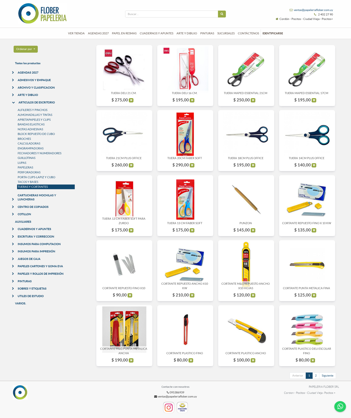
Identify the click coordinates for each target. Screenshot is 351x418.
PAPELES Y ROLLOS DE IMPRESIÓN (41, 273)
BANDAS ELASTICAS (31, 124)
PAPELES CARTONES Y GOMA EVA (40, 266)
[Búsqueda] (222, 14)
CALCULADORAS (29, 143)
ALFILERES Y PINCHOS (32, 110)
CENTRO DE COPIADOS (33, 206)
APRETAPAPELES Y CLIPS (34, 119)
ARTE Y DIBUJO (28, 95)
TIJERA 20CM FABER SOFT (184, 158)
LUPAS (22, 162)
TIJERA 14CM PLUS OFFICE (306, 158)
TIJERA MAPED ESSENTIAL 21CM (245, 93)
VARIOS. (20, 303)
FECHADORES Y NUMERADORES (39, 153)
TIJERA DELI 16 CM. (184, 93)
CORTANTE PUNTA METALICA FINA (306, 288)
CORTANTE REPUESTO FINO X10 (123, 288)
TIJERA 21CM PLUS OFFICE (124, 158)
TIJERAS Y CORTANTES (33, 186)
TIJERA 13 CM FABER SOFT (184, 223)
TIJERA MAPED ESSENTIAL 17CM (306, 93)
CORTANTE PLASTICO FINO (184, 353)
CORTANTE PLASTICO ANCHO (245, 353)
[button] (26, 49)
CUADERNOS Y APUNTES (34, 229)
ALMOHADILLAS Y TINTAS (35, 114)
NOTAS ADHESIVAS (30, 129)
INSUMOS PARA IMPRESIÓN (36, 251)
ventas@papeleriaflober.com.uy (313, 10)
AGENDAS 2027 (28, 72)
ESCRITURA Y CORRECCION (36, 236)
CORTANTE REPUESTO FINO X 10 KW (306, 223)
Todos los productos (27, 63)
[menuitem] (76, 33)
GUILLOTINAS (26, 158)
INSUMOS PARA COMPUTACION (39, 244)
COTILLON (24, 214)
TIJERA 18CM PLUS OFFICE (245, 158)
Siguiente (327, 375)
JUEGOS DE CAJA (29, 259)
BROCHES (24, 138)
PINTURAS (25, 281)
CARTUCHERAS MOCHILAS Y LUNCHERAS (37, 197)
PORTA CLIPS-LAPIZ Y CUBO (36, 177)
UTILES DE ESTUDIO (31, 296)
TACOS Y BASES (28, 181)
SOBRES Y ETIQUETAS (32, 288)
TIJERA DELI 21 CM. (123, 93)
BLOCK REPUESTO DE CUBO (36, 134)
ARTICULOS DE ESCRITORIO (36, 102)
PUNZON (245, 223)
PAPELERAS (25, 167)
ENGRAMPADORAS (30, 148)
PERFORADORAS (29, 172)
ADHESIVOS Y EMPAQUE (34, 80)
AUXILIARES (23, 221)
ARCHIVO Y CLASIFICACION (36, 87)
